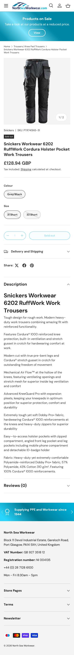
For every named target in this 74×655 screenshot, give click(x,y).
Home (7, 46)
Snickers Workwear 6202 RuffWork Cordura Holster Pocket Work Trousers (35, 51)
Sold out (49, 235)
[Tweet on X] (16, 265)
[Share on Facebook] (24, 265)
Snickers (9, 130)
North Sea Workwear (24, 645)
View (37, 32)
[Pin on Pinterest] (32, 265)
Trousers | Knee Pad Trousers (29, 46)
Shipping (26, 169)
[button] (68, 6)
